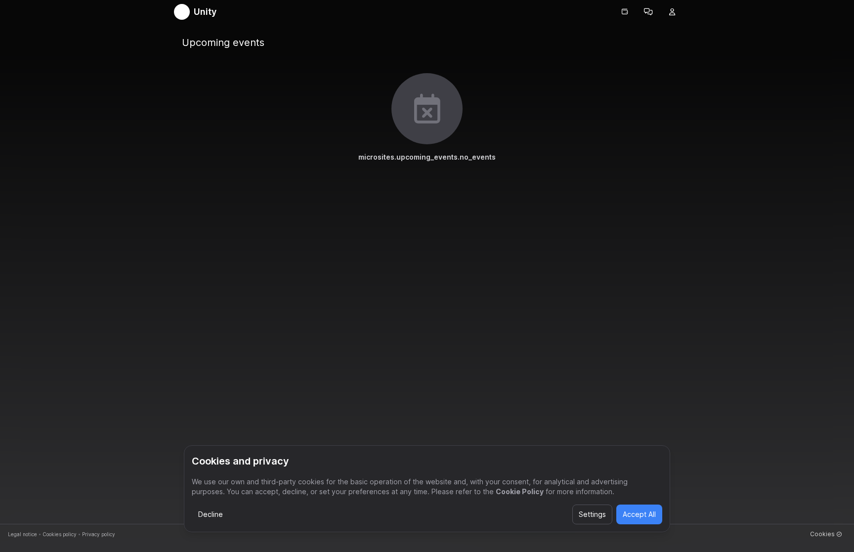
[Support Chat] (648, 12)
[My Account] (672, 12)
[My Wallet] (625, 12)
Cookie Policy (520, 491)
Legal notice (22, 534)
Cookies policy (60, 534)
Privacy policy (98, 534)
